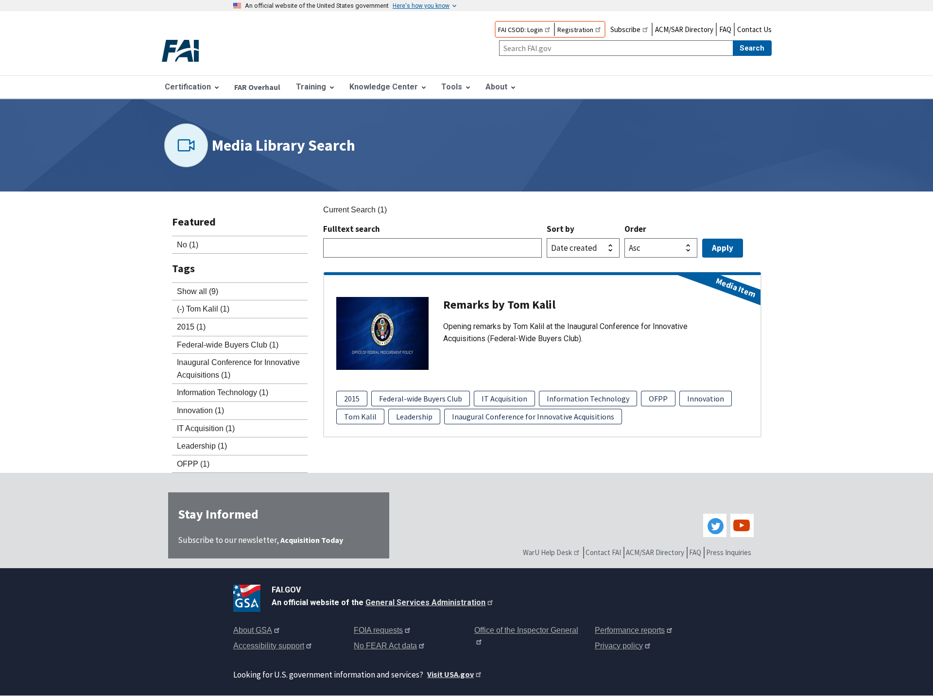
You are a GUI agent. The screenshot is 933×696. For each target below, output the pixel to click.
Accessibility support (268, 646)
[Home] (188, 52)
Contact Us (754, 29)
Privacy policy (619, 646)
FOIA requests (378, 630)
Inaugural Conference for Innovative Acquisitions (533, 416)
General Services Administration (425, 602)
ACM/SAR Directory (684, 29)
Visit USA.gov (450, 674)
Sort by (560, 229)
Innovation (705, 398)
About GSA (252, 630)
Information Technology (588, 398)
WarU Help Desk (547, 552)
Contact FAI (603, 552)
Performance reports (630, 630)
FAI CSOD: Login (520, 29)
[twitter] (714, 525)
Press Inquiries (728, 552)
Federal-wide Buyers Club (420, 398)
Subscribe (625, 29)
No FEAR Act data (385, 646)
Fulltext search (351, 229)
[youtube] (742, 525)
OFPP (658, 398)
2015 (352, 398)
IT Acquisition (504, 398)
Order (635, 229)
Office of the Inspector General (526, 630)
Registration (575, 29)
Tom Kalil (360, 416)
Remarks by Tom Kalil (499, 304)
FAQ (725, 29)
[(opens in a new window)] (248, 596)
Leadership (414, 416)
